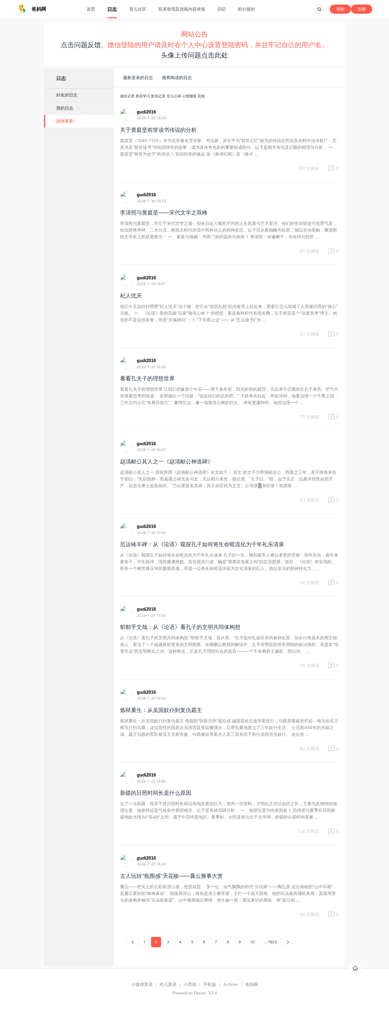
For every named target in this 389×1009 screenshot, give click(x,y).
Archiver (230, 984)
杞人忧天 (131, 295)
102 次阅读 (308, 168)
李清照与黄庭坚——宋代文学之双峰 (164, 212)
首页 (91, 9)
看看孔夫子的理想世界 (147, 378)
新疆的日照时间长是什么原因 (155, 793)
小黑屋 (190, 984)
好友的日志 (66, 94)
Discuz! (200, 993)
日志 (112, 9)
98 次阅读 (309, 914)
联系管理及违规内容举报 (181, 9)
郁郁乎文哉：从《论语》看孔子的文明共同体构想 (180, 627)
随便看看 (64, 121)
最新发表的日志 (138, 77)
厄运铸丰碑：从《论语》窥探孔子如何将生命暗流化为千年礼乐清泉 (202, 544)
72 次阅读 (309, 416)
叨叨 (221, 9)
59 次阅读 (309, 665)
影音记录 (158, 96)
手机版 (209, 984)
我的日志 (64, 107)
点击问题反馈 (81, 45)
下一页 (288, 942)
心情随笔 (189, 96)
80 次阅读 (309, 748)
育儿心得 (174, 96)
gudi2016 (146, 111)
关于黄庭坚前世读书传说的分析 (158, 130)
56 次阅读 (309, 582)
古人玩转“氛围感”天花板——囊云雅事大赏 (171, 876)
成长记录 (127, 96)
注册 (361, 9)
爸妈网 (251, 984)
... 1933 (270, 942)
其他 (201, 96)
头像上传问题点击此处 (194, 55)
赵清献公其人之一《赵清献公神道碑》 (166, 461)
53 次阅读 (309, 499)
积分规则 (246, 9)
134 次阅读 (308, 831)
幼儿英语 (168, 984)
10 (252, 942)
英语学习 (143, 96)
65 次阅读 (309, 250)
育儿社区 (137, 9)
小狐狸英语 (142, 984)
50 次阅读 (309, 334)
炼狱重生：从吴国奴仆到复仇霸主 (161, 710)
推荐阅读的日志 (177, 77)
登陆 (340, 9)
